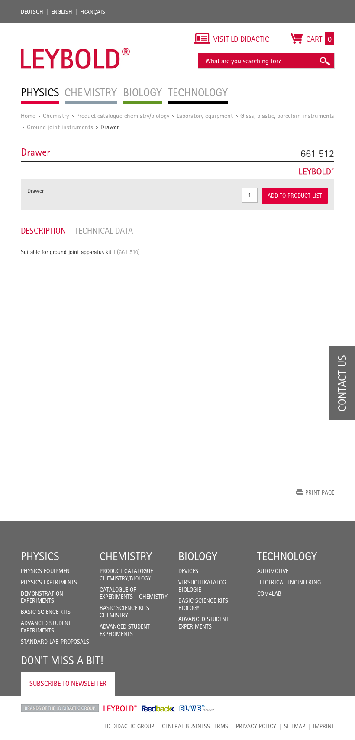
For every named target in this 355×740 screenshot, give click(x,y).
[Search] (324, 61)
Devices (188, 570)
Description (43, 230)
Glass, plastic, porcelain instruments (287, 115)
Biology (197, 556)
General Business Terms (195, 726)
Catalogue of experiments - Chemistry (134, 593)
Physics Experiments (49, 582)
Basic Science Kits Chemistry (124, 611)
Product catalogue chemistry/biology (122, 115)
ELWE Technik (197, 708)
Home (28, 115)
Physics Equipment (46, 570)
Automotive (272, 570)
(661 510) (128, 251)
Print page (319, 492)
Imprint (323, 726)
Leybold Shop (120, 708)
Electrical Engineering (289, 582)
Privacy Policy (256, 726)
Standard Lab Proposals (55, 641)
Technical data (104, 230)
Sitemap (294, 726)
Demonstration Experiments (42, 597)
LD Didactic (60, 708)
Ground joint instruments (60, 126)
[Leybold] (75, 27)
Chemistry (56, 115)
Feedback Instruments (158, 708)
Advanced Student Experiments (46, 626)
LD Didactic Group (129, 726)
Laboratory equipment (205, 115)
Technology (287, 556)
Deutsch (32, 11)
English (61, 11)
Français (92, 11)
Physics (40, 556)
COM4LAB (269, 593)
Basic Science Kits (46, 611)
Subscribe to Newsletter (67, 683)
